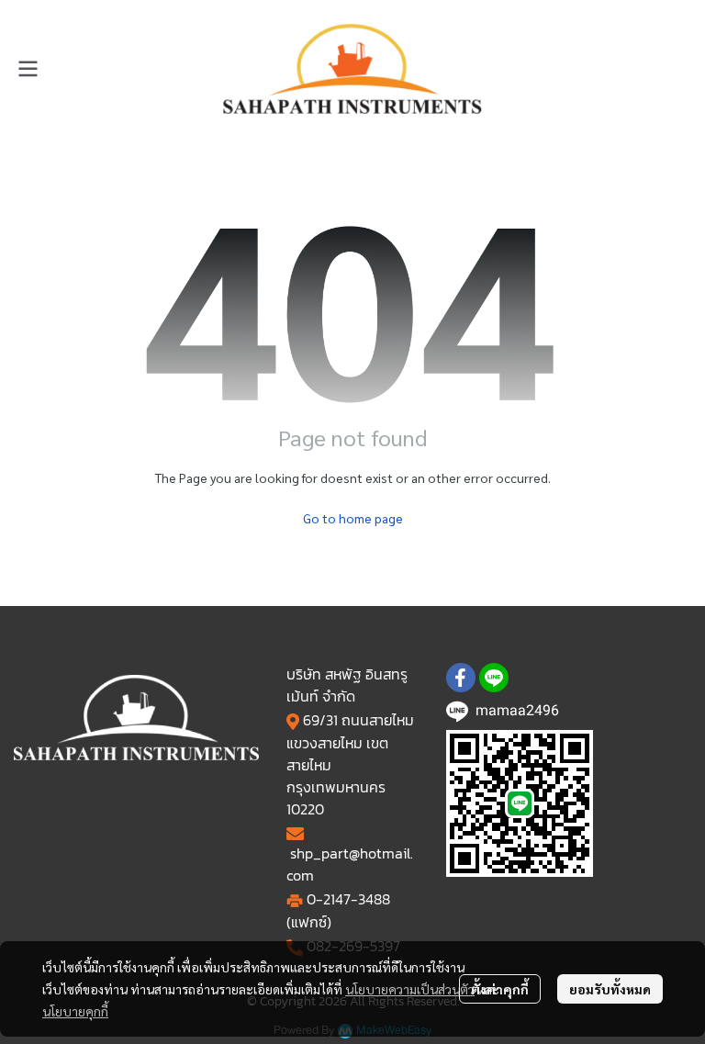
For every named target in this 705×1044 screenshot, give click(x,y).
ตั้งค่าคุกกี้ (500, 989)
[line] (494, 677)
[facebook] (461, 677)
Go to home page (353, 518)
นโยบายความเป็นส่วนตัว (410, 989)
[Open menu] (27, 69)
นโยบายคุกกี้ (75, 1011)
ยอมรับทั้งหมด (610, 989)
